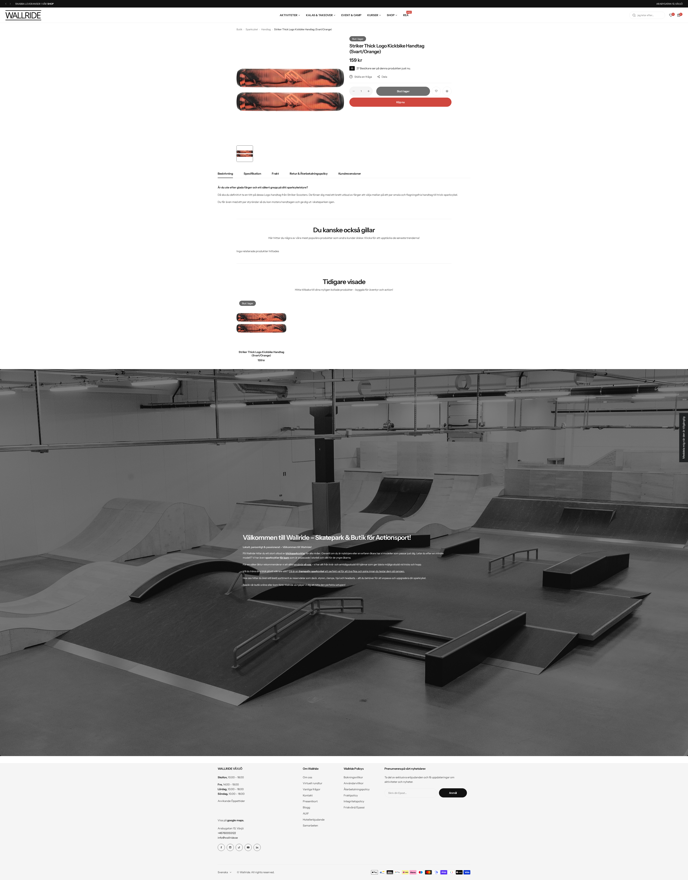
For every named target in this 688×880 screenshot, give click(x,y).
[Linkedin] (257, 847)
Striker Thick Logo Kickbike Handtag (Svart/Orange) (261, 353)
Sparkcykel (252, 29)
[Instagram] (230, 847)
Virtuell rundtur (312, 783)
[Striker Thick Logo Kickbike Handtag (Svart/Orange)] (261, 323)
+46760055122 (227, 833)
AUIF (306, 813)
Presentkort (310, 801)
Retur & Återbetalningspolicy (309, 173)
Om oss (307, 777)
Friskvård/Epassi (354, 807)
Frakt (275, 173)
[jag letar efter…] (634, 15)
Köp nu (400, 102)
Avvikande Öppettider (231, 801)
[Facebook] (221, 847)
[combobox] (647, 15)
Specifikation (252, 173)
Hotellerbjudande (313, 819)
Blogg (306, 807)
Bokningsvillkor (353, 777)
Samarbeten (310, 825)
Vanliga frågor (311, 789)
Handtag (266, 29)
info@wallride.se (228, 837)
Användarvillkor (354, 783)
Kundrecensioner (349, 173)
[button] (5, 3)
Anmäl (453, 793)
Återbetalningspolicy (357, 789)
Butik (239, 29)
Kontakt (308, 795)
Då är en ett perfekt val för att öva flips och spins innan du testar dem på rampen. (347, 571)
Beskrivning (225, 173)
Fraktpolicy (351, 795)
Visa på (231, 820)
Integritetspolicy (354, 801)
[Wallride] (23, 15)
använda (302, 564)
